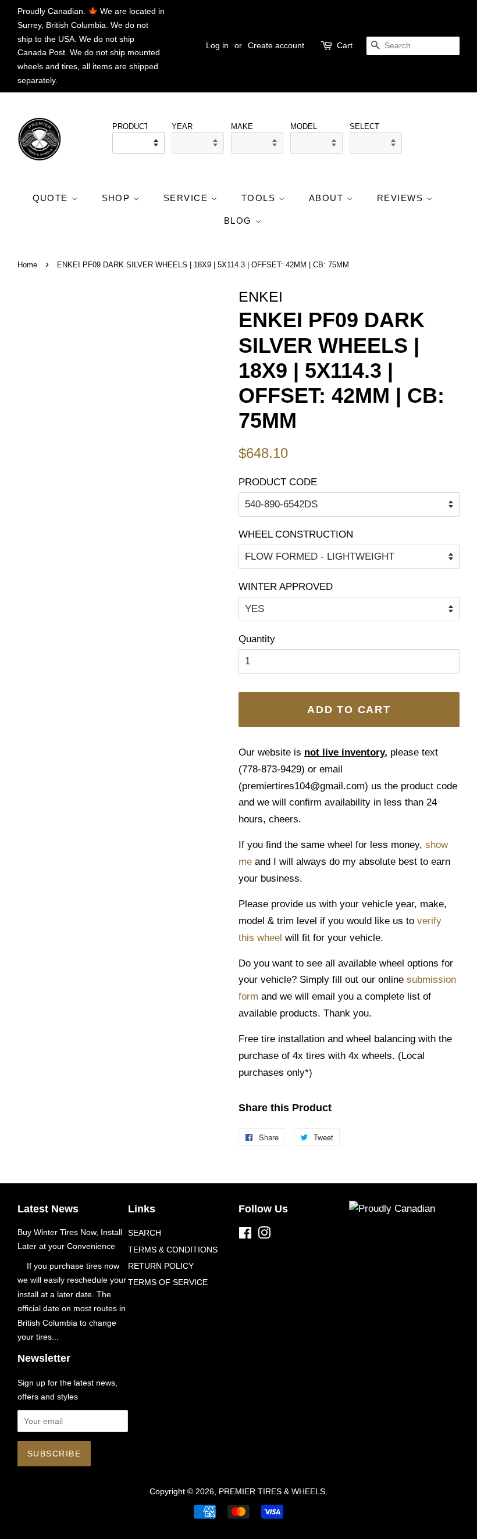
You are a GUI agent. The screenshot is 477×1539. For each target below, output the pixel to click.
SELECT (364, 126)
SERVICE (187, 198)
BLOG (239, 221)
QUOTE (52, 198)
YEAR (182, 126)
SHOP (118, 198)
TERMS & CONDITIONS (173, 1249)
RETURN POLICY (161, 1265)
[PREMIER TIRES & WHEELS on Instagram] (264, 1235)
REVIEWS (401, 198)
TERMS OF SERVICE (168, 1282)
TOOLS (260, 198)
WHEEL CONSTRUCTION (295, 534)
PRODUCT (129, 126)
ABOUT (328, 198)
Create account (276, 45)
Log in (217, 45)
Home (27, 264)
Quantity (256, 639)
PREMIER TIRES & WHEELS (272, 1491)
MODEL (303, 126)
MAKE (242, 126)
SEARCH (144, 1232)
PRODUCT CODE (277, 482)
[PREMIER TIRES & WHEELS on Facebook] (245, 1235)
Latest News (48, 1209)
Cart (345, 45)
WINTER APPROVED (285, 586)
